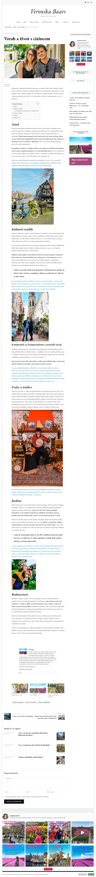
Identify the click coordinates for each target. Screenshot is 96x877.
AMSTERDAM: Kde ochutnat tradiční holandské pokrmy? (78, 118)
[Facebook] (19, 673)
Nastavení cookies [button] (82, 874)
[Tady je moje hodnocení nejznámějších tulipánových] (71, 53)
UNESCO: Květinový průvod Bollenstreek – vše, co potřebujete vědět (79, 106)
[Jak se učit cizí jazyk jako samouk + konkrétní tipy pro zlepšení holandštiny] (56, 688)
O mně (18, 22)
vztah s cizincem (18, 702)
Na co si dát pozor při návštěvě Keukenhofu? (34, 745)
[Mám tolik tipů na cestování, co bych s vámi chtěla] (83, 59)
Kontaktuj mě (76, 22)
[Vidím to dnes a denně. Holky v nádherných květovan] (71, 59)
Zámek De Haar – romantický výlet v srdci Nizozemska (80, 124)
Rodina (16, 115)
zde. (31, 669)
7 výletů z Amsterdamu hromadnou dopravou (79, 99)
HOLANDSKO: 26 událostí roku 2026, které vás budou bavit (80, 112)
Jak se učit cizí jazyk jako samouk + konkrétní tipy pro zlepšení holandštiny (55, 695)
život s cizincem (31, 702)
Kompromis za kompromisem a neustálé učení (27, 111)
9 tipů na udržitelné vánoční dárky (30, 757)
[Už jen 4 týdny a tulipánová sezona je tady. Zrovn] (89, 53)
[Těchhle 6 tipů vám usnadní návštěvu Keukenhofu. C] (77, 53)
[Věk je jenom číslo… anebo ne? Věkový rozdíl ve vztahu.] (20, 688)
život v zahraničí (44, 702)
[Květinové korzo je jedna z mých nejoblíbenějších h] (83, 53)
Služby (57, 22)
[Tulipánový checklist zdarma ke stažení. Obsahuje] (89, 59)
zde (34, 666)
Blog (25, 22)
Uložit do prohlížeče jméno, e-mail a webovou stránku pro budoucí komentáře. (27, 796)
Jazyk (15, 106)
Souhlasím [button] (91, 874)
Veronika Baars (48, 11)
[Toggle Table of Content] (36, 103)
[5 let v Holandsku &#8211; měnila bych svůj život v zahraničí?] (38, 688)
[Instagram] (20, 673)
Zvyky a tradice (18, 113)
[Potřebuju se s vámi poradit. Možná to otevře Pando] (77, 59)
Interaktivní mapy (47, 22)
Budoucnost (17, 117)
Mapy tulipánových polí (80, 161)
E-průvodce (66, 22)
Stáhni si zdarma (34, 22)
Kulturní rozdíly (18, 108)
